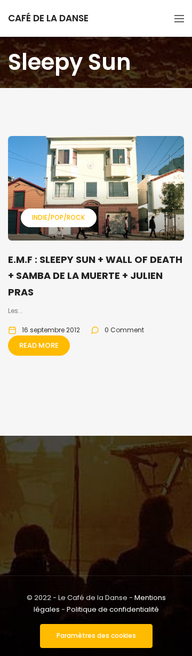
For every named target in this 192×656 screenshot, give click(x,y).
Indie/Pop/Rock (58, 217)
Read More (39, 345)
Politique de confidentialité (113, 609)
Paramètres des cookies (96, 635)
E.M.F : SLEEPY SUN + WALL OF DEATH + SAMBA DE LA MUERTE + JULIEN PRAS (95, 276)
